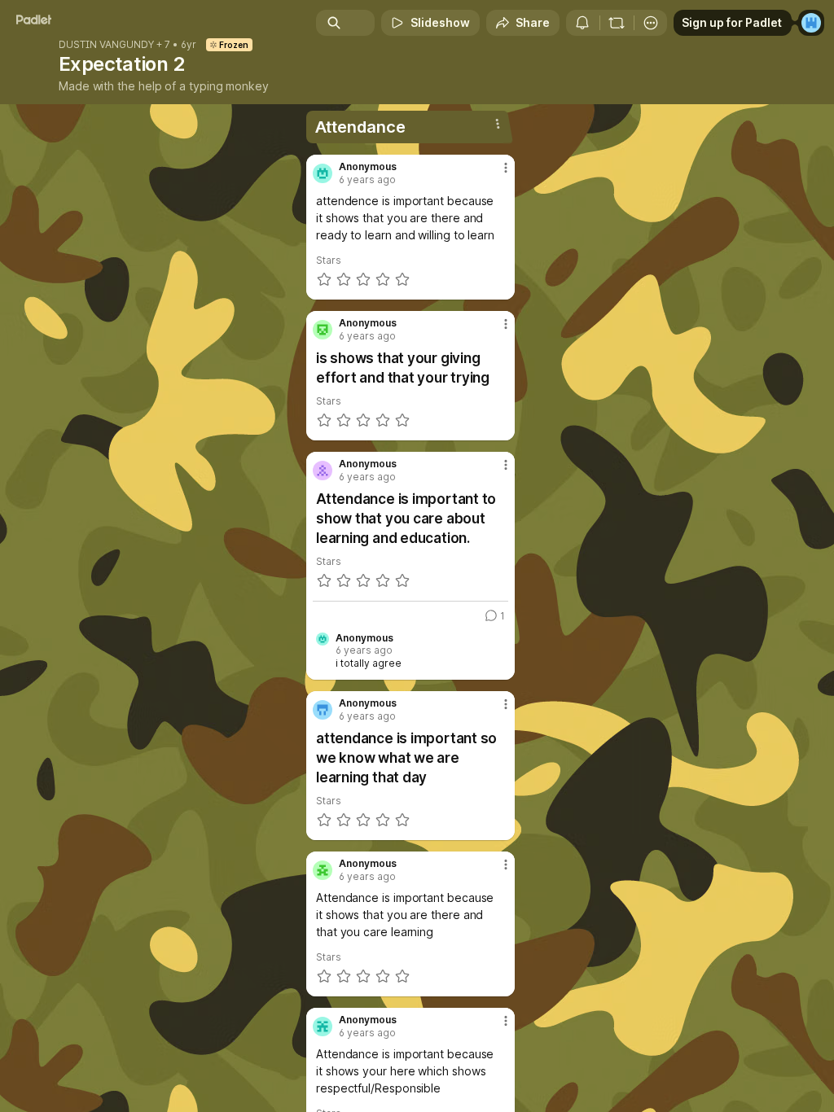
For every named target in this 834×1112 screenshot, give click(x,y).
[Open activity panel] (582, 23)
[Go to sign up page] (811, 23)
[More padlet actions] (650, 23)
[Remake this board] (616, 23)
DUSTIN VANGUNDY (106, 44)
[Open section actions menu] (497, 124)
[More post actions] (495, 174)
